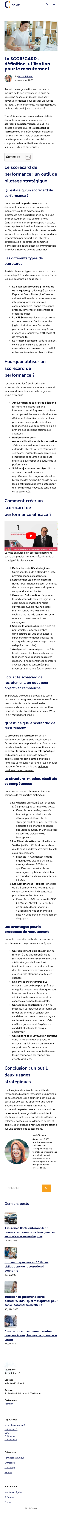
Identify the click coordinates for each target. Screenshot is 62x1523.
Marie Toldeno (25, 76)
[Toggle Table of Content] (26, 157)
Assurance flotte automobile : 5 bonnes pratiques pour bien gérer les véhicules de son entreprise (30, 1232)
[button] (46, 4)
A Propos (9, 1497)
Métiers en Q (11, 1429)
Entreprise (10, 1462)
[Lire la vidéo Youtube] (31, 536)
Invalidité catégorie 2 (15, 1425)
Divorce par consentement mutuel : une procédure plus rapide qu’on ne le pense (31, 1335)
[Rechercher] (46, 1188)
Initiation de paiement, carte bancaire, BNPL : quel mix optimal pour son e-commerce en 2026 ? (31, 1301)
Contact (8, 1502)
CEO (7, 1432)
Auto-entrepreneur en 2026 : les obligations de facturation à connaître (26, 1266)
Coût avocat (10, 1436)
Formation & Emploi (14, 1457)
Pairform (9, 1403)
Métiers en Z (11, 1439)
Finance (8, 1472)
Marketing (10, 1467)
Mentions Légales (13, 1492)
